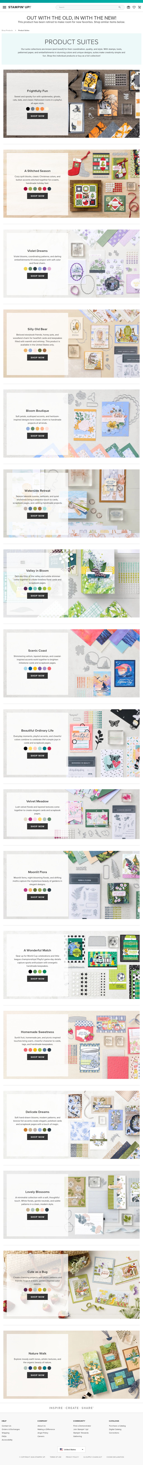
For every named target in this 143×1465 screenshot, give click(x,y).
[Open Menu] (4, 7)
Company (42, 1421)
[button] (128, 7)
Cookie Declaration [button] (115, 1457)
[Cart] (139, 7)
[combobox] (90, 7)
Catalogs (114, 1421)
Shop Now (37, 116)
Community (79, 1421)
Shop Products (7, 30)
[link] (134, 7)
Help (4, 1421)
